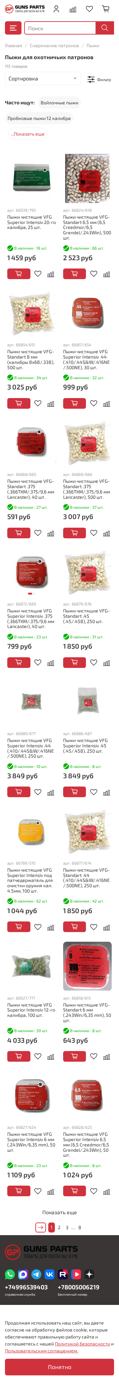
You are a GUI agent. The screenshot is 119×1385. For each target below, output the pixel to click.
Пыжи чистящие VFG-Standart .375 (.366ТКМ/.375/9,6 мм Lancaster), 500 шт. (86, 488)
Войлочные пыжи (59, 102)
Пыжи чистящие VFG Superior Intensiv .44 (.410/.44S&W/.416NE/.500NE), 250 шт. (30, 748)
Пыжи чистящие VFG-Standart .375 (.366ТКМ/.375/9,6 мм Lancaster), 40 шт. (30, 488)
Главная (13, 45)
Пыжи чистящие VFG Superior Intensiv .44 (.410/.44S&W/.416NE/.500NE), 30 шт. (86, 359)
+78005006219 (78, 1287)
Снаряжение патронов (54, 45)
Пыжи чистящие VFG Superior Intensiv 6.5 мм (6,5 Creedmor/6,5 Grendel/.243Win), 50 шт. (86, 1144)
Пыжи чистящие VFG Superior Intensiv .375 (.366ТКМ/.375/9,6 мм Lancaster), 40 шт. (30, 618)
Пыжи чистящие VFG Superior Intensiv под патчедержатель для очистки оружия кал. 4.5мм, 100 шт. (30, 880)
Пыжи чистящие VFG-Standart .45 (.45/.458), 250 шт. (86, 616)
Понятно (59, 1366)
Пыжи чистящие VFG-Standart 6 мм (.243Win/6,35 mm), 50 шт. (87, 1012)
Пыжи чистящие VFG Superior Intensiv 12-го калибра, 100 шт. (31, 1010)
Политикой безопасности (82, 1343)
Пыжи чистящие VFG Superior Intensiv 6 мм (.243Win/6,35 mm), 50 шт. (31, 1141)
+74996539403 (26, 1287)
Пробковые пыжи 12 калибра (39, 118)
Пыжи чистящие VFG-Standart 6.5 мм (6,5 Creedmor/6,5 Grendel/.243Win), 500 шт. (87, 227)
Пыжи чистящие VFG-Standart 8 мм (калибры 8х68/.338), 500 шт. (30, 359)
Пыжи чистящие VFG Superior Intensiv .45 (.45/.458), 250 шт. (85, 745)
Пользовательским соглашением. (41, 1350)
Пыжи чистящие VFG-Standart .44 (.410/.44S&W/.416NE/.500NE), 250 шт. (86, 877)
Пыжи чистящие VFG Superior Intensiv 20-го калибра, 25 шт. (31, 222)
